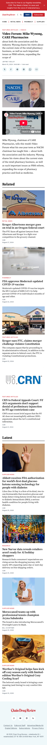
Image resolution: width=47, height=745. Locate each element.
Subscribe (38, 15)
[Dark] (18, 15)
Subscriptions (24, 728)
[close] (44, 5)
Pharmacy (28, 22)
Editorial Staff (19, 725)
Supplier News (8, 474)
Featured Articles (10, 30)
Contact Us (8, 725)
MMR (27, 15)
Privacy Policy (38, 728)
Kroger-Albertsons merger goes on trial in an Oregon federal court (23, 226)
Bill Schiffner (8, 628)
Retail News (15, 22)
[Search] (21, 15)
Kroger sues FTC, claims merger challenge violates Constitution (22, 342)
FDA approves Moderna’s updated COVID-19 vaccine (22, 282)
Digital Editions (11, 728)
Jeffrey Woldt (8, 62)
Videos (23, 30)
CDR (3, 240)
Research (6, 546)
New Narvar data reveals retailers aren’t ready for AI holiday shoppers (22, 552)
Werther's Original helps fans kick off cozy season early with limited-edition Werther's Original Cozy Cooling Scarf (23, 673)
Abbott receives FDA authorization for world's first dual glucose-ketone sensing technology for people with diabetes (23, 482)
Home (4, 22)
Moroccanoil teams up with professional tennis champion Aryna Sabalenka (20, 615)
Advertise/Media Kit (35, 725)
